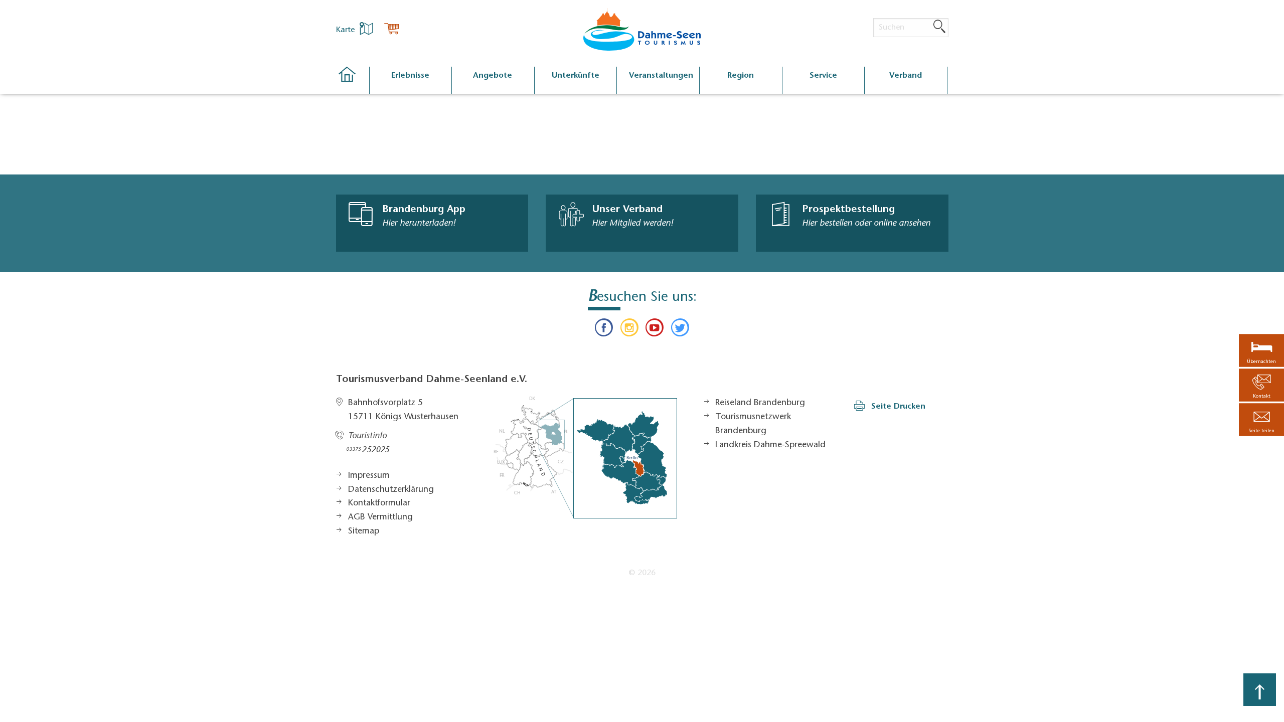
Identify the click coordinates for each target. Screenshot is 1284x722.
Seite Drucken (898, 407)
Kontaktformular (379, 503)
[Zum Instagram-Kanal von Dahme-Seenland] (629, 330)
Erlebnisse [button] (410, 76)
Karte (346, 30)
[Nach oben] (1259, 689)
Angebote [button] (492, 76)
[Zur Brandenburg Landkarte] (585, 457)
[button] (1261, 420)
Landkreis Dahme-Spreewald (770, 445)
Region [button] (740, 76)
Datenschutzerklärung (391, 489)
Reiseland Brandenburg (760, 403)
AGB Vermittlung (380, 517)
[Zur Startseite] (352, 80)
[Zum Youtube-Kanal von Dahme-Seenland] (654, 330)
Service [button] (823, 76)
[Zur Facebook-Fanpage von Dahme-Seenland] (603, 330)
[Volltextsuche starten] (939, 27)
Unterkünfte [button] (575, 76)
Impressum (369, 475)
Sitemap (363, 531)
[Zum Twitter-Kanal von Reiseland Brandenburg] (679, 330)
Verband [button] (905, 76)
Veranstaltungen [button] (661, 76)
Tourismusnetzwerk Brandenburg (753, 424)
